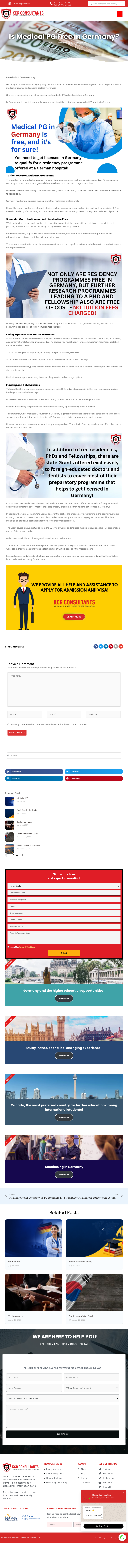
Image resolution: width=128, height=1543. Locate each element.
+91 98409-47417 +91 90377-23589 (62, 3)
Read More (64, 998)
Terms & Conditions (27, 947)
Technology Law (24, 822)
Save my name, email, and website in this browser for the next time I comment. (49, 724)
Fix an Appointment (21, 3)
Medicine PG (22, 798)
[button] (119, 14)
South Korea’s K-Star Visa (28, 845)
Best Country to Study (27, 810)
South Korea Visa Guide (27, 833)
